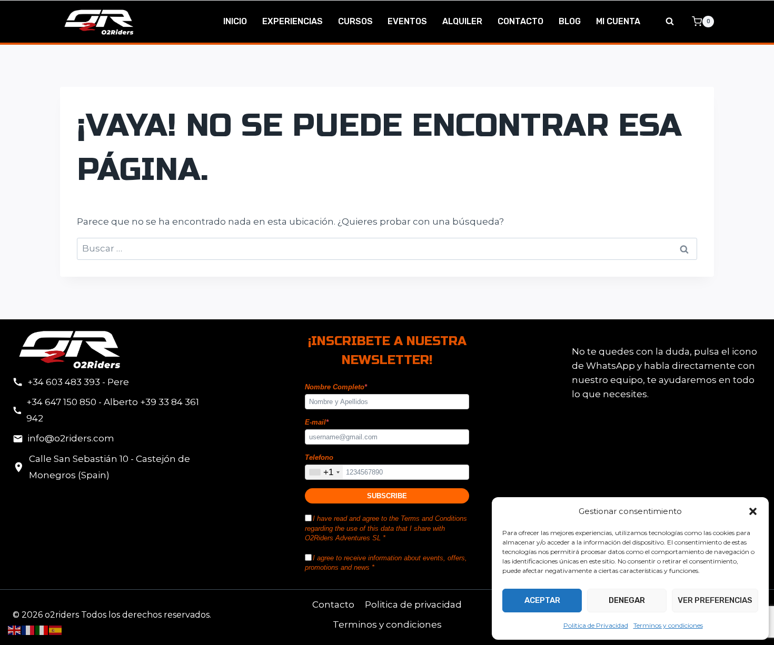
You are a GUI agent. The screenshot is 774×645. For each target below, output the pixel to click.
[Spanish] (56, 629)
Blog (570, 21)
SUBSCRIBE (387, 496)
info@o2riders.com (70, 438)
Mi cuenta (618, 21)
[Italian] (42, 629)
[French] (28, 629)
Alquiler (462, 21)
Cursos (355, 21)
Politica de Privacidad (595, 625)
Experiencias (292, 21)
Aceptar (542, 600)
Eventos (407, 21)
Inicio (235, 21)
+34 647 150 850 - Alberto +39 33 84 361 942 (112, 410)
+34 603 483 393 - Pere (78, 382)
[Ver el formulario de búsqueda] (669, 21)
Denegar (627, 600)
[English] (15, 629)
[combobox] (324, 472)
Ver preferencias (715, 600)
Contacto (520, 21)
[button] (753, 511)
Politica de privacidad (413, 604)
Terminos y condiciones (668, 625)
